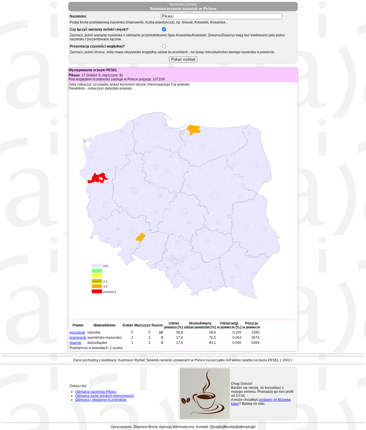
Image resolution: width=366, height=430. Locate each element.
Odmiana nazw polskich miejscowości (104, 396)
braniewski (77, 338)
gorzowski (77, 332)
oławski (75, 343)
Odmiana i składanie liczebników (100, 400)
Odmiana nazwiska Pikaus (95, 392)
